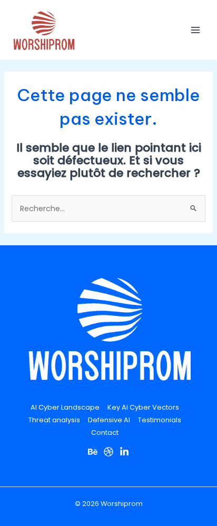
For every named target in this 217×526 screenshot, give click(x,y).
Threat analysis (54, 419)
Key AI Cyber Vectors (143, 407)
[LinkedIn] (124, 451)
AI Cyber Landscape (65, 407)
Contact (105, 432)
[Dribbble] (108, 451)
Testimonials (159, 419)
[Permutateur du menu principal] (195, 30)
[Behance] (92, 451)
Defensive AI (109, 419)
